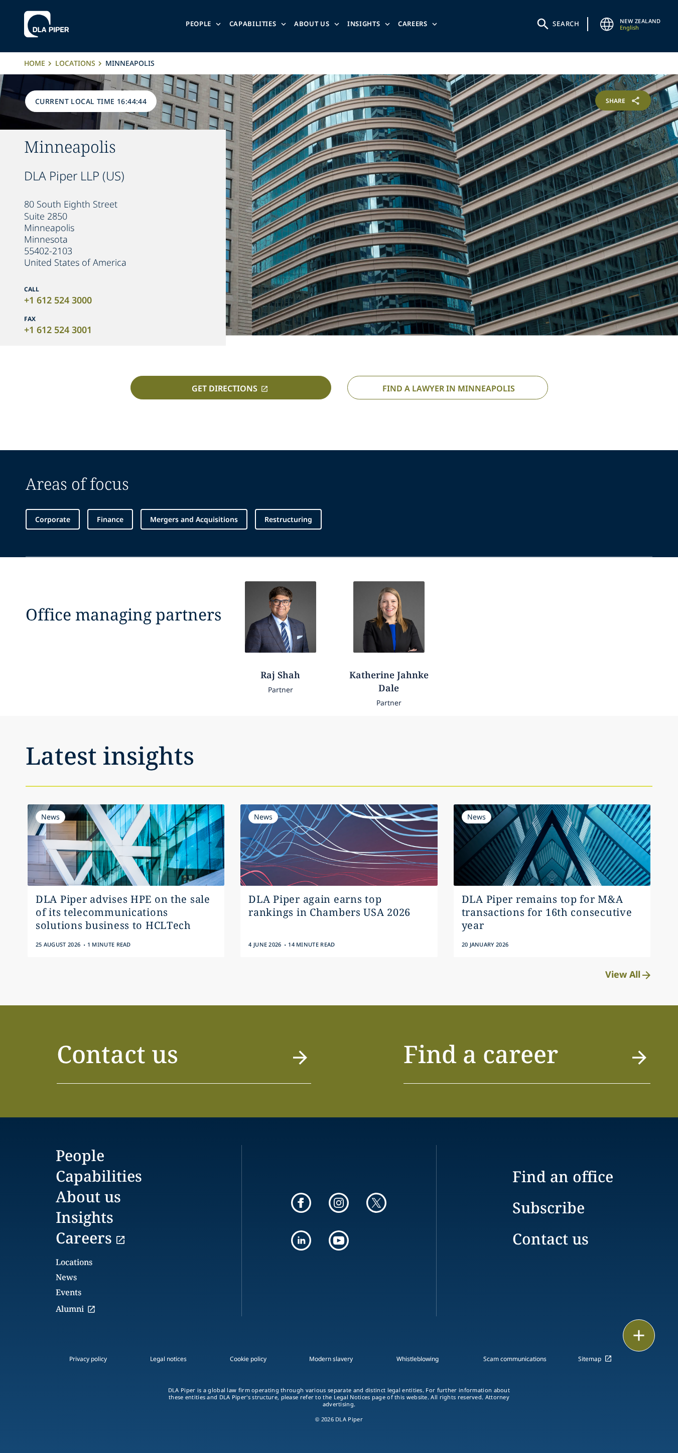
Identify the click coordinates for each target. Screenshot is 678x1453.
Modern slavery (331, 1359)
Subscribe (548, 1207)
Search (566, 23)
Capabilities (253, 23)
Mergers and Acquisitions (194, 519)
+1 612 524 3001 (58, 330)
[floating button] (639, 1335)
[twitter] (376, 1203)
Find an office (562, 1176)
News (66, 1277)
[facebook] (301, 1203)
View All (622, 974)
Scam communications (515, 1359)
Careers (413, 23)
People (198, 23)
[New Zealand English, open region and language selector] (607, 24)
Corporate (52, 519)
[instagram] (339, 1203)
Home (34, 63)
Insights (363, 23)
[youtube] (339, 1240)
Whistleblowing (417, 1359)
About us (311, 23)
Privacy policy (88, 1359)
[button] (184, 1060)
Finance (110, 519)
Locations (75, 63)
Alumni (70, 1308)
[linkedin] (301, 1240)
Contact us (550, 1238)
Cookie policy (248, 1359)
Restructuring (288, 519)
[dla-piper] (49, 24)
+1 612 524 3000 (58, 300)
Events (68, 1292)
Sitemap (589, 1359)
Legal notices (168, 1359)
